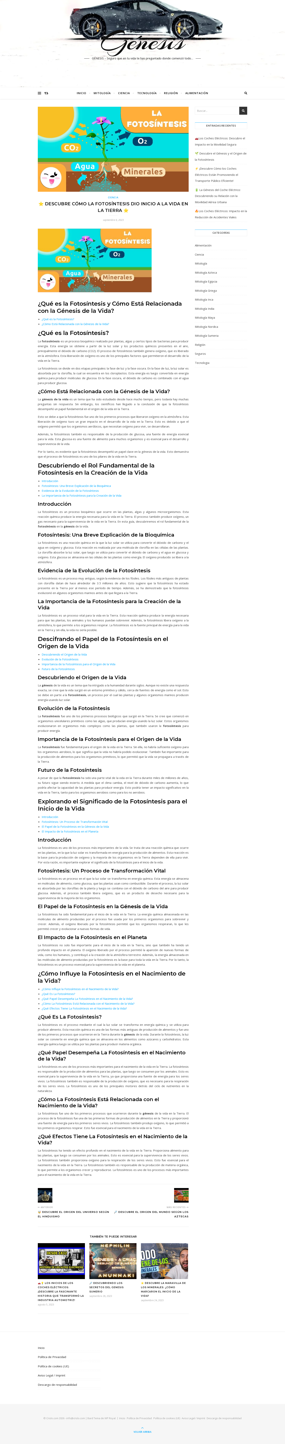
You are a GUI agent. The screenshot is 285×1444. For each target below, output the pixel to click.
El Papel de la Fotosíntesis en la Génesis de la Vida (75, 826)
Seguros (200, 354)
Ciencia (124, 93)
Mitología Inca (204, 299)
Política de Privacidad (52, 1357)
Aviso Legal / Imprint (51, 1375)
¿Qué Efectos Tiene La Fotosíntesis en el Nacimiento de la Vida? (84, 1008)
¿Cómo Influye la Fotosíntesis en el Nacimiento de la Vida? (80, 989)
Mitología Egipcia (206, 281)
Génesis (142, 41)
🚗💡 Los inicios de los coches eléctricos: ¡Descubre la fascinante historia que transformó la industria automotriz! (61, 1292)
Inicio (81, 93)
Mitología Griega (206, 290)
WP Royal (110, 1418)
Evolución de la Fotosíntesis (60, 659)
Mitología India (204, 308)
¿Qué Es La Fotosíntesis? (58, 994)
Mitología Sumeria (206, 335)
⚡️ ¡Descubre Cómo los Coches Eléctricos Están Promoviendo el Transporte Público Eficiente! (216, 175)
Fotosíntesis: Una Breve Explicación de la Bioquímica (76, 486)
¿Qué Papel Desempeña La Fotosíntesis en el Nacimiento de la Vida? (87, 999)
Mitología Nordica (206, 327)
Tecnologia (202, 363)
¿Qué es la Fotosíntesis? (58, 319)
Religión (171, 93)
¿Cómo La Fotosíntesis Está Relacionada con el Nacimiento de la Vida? (88, 1003)
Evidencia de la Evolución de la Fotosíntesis (70, 491)
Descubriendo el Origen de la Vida (64, 654)
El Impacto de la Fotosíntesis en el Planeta (70, 831)
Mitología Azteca (206, 272)
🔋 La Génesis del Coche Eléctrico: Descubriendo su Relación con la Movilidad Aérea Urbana (218, 196)
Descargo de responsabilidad (57, 1385)
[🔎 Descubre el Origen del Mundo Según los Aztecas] (181, 1195)
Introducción (50, 481)
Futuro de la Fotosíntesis (58, 669)
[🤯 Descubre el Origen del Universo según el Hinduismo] (45, 1195)
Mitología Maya (205, 317)
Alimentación (196, 93)
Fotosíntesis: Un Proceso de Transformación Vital (75, 822)
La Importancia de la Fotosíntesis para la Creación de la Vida (81, 495)
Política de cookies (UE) (53, 1366)
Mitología (102, 93)
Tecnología (147, 93)
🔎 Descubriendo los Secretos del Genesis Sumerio (106, 1287)
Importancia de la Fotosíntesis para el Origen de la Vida (78, 664)
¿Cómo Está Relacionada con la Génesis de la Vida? (75, 324)
